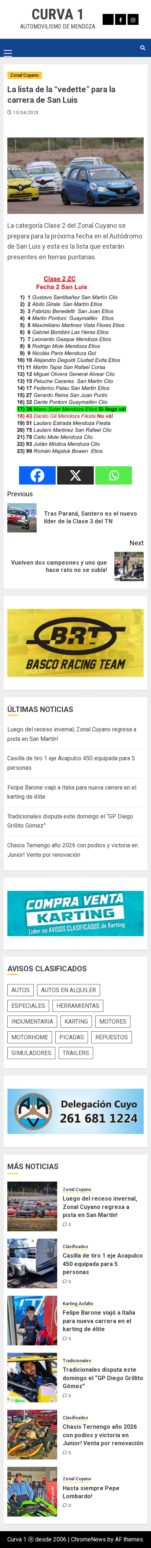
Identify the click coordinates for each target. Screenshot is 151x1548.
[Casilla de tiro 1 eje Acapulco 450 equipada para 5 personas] (32, 1263)
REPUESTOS (111, 1037)
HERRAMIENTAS (77, 1005)
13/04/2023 (26, 112)
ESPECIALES (28, 1005)
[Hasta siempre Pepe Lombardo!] (32, 1492)
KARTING (76, 1021)
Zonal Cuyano (24, 75)
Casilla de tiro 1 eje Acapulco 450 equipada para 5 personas (103, 1264)
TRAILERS (76, 1053)
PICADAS (71, 1037)
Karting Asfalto (78, 1303)
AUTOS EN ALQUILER (68, 990)
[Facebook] (37, 475)
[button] (8, 47)
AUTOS (20, 990)
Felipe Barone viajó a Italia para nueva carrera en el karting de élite (99, 1321)
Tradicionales (77, 1360)
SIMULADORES (31, 1053)
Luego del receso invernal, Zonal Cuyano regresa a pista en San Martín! (100, 1207)
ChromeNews (88, 1539)
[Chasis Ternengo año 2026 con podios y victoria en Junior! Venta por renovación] (32, 1435)
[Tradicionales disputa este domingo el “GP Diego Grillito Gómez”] (32, 1377)
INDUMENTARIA (32, 1021)
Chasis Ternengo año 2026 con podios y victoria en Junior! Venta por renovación (103, 1435)
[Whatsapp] (113, 475)
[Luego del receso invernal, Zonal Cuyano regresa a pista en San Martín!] (32, 1206)
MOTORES (112, 1021)
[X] (75, 475)
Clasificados (75, 1246)
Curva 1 (58, 14)
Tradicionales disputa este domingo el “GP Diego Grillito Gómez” (103, 1378)
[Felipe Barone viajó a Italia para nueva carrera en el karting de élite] (32, 1320)
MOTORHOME (29, 1037)
